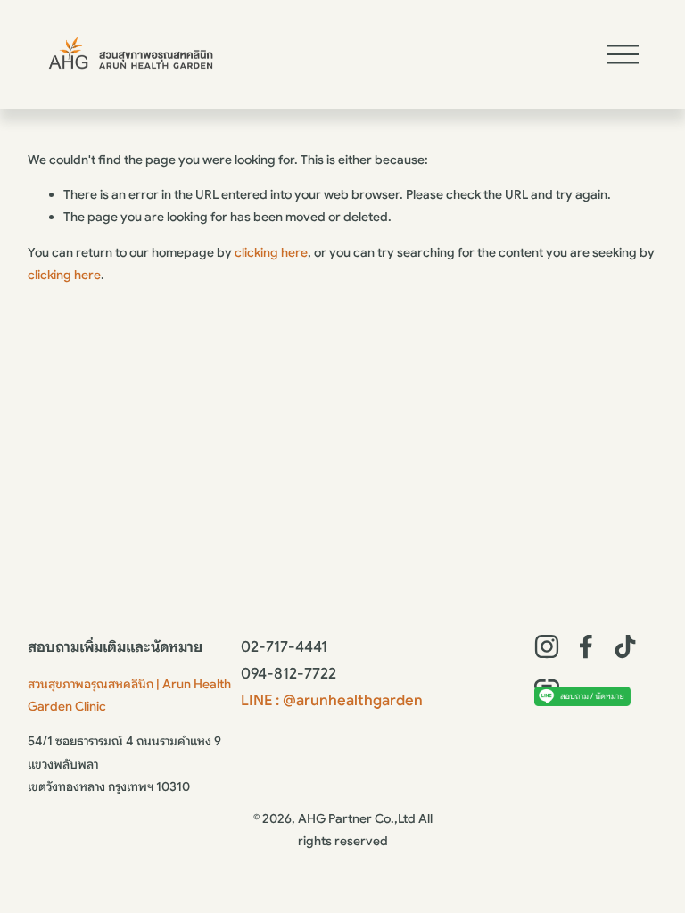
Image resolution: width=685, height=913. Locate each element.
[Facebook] (586, 646)
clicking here (271, 252)
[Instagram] (546, 646)
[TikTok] (625, 646)
